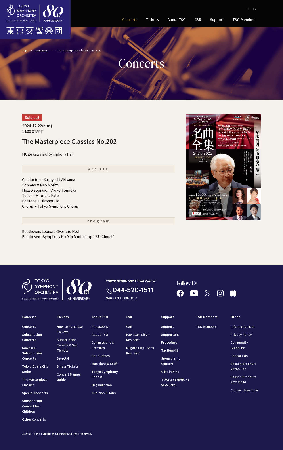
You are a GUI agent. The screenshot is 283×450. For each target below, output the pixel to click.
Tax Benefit (169, 350)
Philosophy (100, 326)
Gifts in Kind (170, 371)
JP (247, 9)
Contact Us (239, 355)
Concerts (42, 50)
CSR (129, 326)
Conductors (101, 355)
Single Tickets (67, 366)
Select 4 (63, 358)
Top (24, 50)
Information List (243, 326)
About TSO (100, 334)
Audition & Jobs (104, 393)
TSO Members (206, 326)
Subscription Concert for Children (32, 406)
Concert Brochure (244, 390)
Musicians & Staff (104, 363)
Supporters (170, 334)
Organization (102, 385)
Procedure (169, 342)
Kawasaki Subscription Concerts (32, 352)
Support (167, 326)
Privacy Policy (241, 334)
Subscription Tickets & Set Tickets (67, 345)
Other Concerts (34, 419)
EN (254, 9)
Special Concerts (35, 393)
